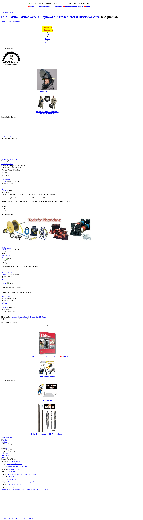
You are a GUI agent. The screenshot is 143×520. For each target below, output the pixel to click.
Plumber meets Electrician (9, 159)
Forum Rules (16, 489)
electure (20, 317)
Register (5, 12)
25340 (4, 274)
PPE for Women (45, 92)
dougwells (14, 317)
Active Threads (16, 22)
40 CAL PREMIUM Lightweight (47, 112)
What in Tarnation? (7, 137)
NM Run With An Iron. (14, 484)
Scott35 (38, 317)
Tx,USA (4, 187)
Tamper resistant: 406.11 (14, 464)
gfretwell (26, 317)
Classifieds (58, 6)
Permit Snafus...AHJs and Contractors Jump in (21, 474)
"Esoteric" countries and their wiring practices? (21, 482)
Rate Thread (5, 175)
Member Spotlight (7, 437)
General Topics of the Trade (48, 17)
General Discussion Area (83, 17)
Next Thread (17, 170)
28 (6, 448)
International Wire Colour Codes (17, 466)
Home (32, 6)
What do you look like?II (16, 461)
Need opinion (11, 479)
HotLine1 (33, 317)
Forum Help (35, 489)
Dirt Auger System (47, 400)
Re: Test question (7, 248)
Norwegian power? (13, 469)
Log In (11, 12)
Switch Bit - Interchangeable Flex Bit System (47, 434)
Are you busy (11, 471)
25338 (4, 181)
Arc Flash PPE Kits (47, 113)
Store (88, 6)
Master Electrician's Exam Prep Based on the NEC (47, 357)
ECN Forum (9, 17)
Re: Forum (10, 477)
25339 (4, 250)
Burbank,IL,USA (7, 255)
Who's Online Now (7, 164)
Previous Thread (7, 170)
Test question (6, 180)
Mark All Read (25, 489)
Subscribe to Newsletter (74, 6)
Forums (23, 17)
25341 (4, 298)
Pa (2, 280)
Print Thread (5, 172)
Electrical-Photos (44, 6)
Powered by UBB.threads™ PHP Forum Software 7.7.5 (18, 518)
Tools (47, 35)
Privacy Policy (5, 489)
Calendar (8, 22)
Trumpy (44, 317)
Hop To (3, 319)
